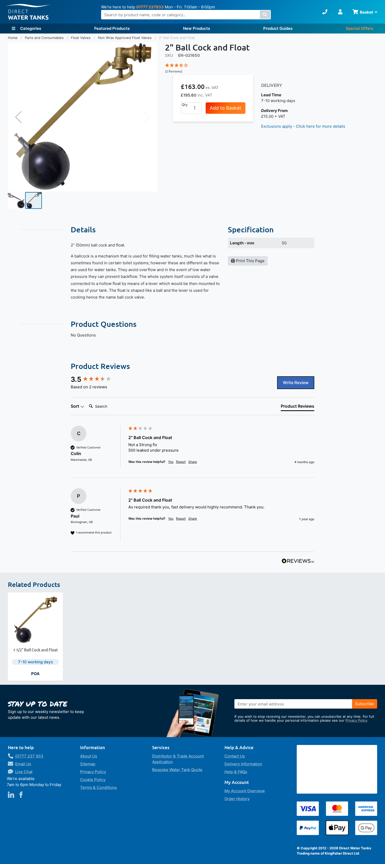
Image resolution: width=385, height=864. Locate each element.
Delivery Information (243, 763)
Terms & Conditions (98, 787)
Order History (237, 798)
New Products (196, 28)
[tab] (297, 407)
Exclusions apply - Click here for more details (303, 126)
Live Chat (23, 771)
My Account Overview (244, 790)
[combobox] (186, 14)
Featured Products (112, 28)
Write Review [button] (296, 382)
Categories (30, 28)
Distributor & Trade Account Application (178, 759)
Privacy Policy (356, 720)
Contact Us (234, 756)
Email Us (23, 763)
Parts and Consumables (45, 38)
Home (13, 38)
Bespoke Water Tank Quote (177, 769)
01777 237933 (150, 6)
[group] (98, 379)
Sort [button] (75, 406)
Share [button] (192, 462)
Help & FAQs (235, 771)
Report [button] (181, 462)
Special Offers (359, 28)
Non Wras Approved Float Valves (125, 38)
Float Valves (81, 38)
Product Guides (278, 28)
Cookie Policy (93, 779)
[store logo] (28, 12)
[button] (18, 117)
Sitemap (87, 763)
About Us (88, 756)
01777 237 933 (29, 756)
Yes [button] (170, 462)
